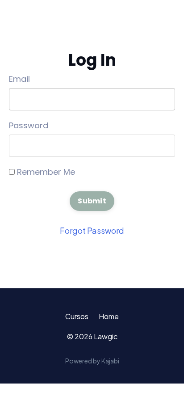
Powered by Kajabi (92, 361)
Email (19, 78)
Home (109, 316)
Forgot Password (92, 230)
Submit (92, 201)
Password (28, 125)
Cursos (76, 316)
